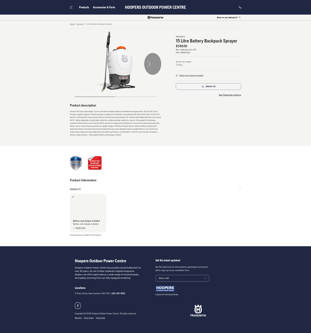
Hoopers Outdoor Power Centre (155, 7)
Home (72, 24)
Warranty (78, 318)
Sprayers (80, 24)
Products (84, 7)
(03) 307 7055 (118, 293)
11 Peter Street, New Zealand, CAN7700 (92, 293)
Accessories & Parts (104, 7)
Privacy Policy (89, 318)
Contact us (210, 86)
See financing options (230, 95)
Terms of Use (100, 318)
